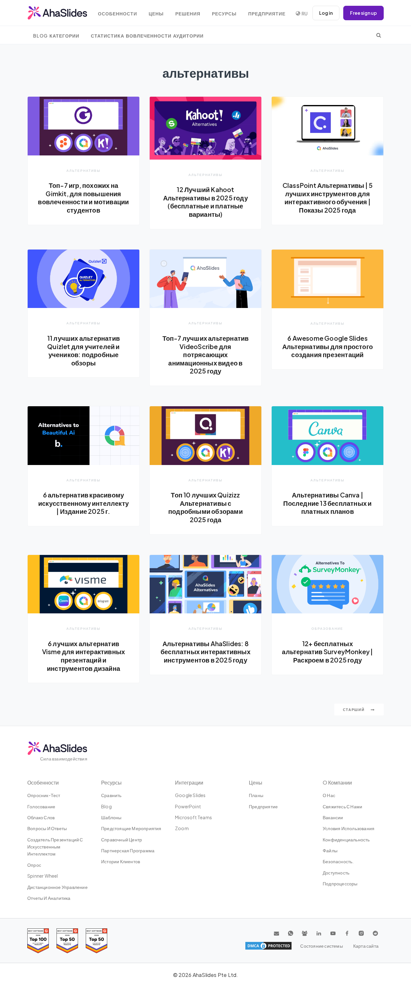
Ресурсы (224, 13)
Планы (256, 795)
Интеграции (189, 782)
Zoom (182, 828)
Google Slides (190, 795)
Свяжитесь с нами (342, 806)
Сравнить (111, 795)
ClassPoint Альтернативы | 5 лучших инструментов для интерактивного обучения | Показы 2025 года (327, 197)
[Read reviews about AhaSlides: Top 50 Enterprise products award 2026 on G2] (96, 940)
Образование (327, 628)
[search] (379, 35)
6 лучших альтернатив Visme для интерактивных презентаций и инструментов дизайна (83, 656)
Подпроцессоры (340, 883)
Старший (354, 709)
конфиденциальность (346, 839)
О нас (329, 795)
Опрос (34, 865)
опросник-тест (43, 795)
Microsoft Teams (193, 817)
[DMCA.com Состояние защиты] (268, 945)
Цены (156, 13)
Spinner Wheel (42, 876)
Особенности (117, 13)
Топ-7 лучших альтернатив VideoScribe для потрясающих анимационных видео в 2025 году (205, 354)
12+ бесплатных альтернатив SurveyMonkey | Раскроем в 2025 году (327, 652)
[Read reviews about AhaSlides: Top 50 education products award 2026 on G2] (67, 940)
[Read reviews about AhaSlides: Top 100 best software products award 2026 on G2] (38, 940)
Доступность (336, 872)
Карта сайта (366, 946)
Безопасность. (338, 861)
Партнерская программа (127, 850)
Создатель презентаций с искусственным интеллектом (55, 847)
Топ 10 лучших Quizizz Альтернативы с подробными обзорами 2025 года (205, 507)
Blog (106, 806)
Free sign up (363, 13)
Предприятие (266, 13)
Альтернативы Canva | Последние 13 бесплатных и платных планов (327, 503)
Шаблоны (111, 817)
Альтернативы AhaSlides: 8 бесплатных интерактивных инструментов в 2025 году (205, 652)
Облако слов (41, 817)
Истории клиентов (120, 861)
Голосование (41, 806)
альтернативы (83, 170)
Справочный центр (121, 839)
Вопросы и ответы (47, 828)
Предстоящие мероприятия (131, 828)
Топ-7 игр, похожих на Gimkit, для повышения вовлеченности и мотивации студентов (83, 197)
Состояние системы (321, 946)
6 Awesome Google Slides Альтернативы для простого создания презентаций (327, 346)
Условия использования (348, 828)
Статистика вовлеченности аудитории (147, 36)
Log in (326, 13)
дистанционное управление (57, 887)
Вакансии (333, 817)
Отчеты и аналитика (49, 898)
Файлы (330, 850)
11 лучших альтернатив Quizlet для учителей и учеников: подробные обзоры (83, 350)
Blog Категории (56, 36)
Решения (187, 13)
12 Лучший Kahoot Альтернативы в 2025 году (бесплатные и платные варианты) (205, 202)
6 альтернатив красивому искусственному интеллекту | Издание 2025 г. (83, 503)
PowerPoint (188, 806)
